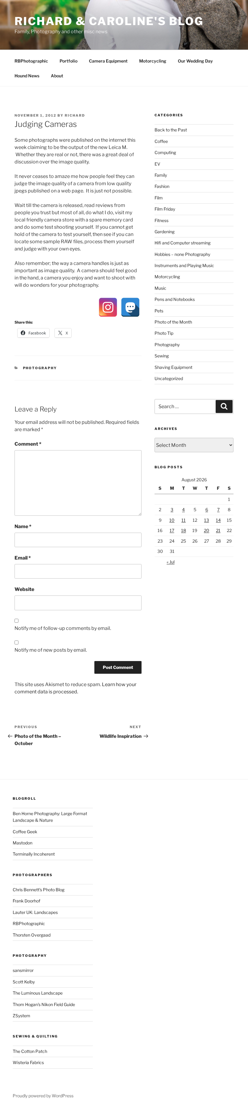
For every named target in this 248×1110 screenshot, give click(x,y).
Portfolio (68, 60)
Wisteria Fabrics (28, 1062)
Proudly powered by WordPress (43, 1095)
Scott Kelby (24, 981)
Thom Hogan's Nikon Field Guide (44, 1004)
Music (160, 288)
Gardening (165, 231)
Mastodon (22, 842)
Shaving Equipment (173, 367)
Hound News (27, 75)
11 (183, 520)
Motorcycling (152, 60)
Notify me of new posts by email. (51, 650)
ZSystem (21, 1015)
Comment (28, 444)
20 (206, 530)
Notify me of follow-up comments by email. (63, 628)
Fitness (161, 220)
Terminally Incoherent (34, 854)
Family (161, 175)
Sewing (162, 355)
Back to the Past (171, 129)
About (57, 75)
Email (23, 558)
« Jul (171, 561)
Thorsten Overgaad (32, 934)
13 (206, 520)
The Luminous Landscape (38, 992)
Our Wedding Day (195, 60)
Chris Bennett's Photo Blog (38, 889)
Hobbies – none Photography (182, 254)
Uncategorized (169, 378)
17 (172, 530)
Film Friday (165, 208)
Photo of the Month (173, 321)
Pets (159, 310)
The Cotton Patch (30, 1051)
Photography (40, 368)
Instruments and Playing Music (184, 265)
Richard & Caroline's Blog (109, 21)
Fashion (162, 186)
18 (183, 530)
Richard (75, 115)
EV (157, 163)
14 (218, 520)
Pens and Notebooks (175, 299)
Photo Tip (164, 333)
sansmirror (23, 970)
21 (218, 530)
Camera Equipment (108, 60)
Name (23, 526)
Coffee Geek (25, 831)
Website (24, 589)
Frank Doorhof (26, 900)
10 (172, 520)
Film (159, 197)
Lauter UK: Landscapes (35, 912)
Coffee (161, 141)
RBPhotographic (31, 60)
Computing (165, 152)
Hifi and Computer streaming (182, 242)
